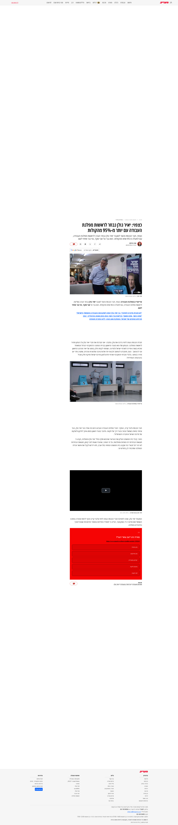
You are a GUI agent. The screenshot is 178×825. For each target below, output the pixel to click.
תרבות (104, 3)
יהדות (146, 796)
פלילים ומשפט (80, 3)
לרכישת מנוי (14, 3)
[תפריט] (171, 2)
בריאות (88, 3)
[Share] (99, 244)
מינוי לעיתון (111, 793)
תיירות (67, 3)
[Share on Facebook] (95, 244)
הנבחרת (122, 3)
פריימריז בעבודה (125, 584)
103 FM (77, 786)
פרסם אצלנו (110, 781)
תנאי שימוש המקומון (37, 786)
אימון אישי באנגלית (74, 779)
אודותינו (112, 798)
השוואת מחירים (75, 796)
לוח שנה (49, 3)
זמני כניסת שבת (58, 3)
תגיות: (140, 583)
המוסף (112, 791)
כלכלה (116, 3)
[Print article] (80, 244)
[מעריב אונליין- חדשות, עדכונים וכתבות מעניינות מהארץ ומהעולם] (164, 2)
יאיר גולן (116, 584)
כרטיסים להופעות (143, 801)
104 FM (77, 791)
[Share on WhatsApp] (85, 244)
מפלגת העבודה (137, 584)
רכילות (95, 2)
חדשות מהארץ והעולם (130, 220)
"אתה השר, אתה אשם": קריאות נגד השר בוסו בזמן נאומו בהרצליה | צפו (112, 316)
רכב (72, 3)
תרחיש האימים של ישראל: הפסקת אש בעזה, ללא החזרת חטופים (115, 319)
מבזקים (146, 781)
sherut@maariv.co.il (134, 812)
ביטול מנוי (111, 801)
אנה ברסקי (132, 243)
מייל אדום (111, 784)
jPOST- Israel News (73, 781)
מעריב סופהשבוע (109, 788)
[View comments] (73, 244)
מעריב (140, 220)
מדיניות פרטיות (39, 784)
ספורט (110, 3)
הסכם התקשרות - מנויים (36, 781)
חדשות (129, 3)
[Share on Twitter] (90, 244)
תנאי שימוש (40, 779)
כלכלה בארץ (144, 784)
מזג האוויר (145, 798)
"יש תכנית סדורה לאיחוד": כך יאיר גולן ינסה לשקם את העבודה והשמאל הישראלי (109, 313)
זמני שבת (76, 793)
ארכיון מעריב (110, 796)
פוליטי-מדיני (119, 220)
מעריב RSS (111, 786)
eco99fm (76, 788)
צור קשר (111, 779)
